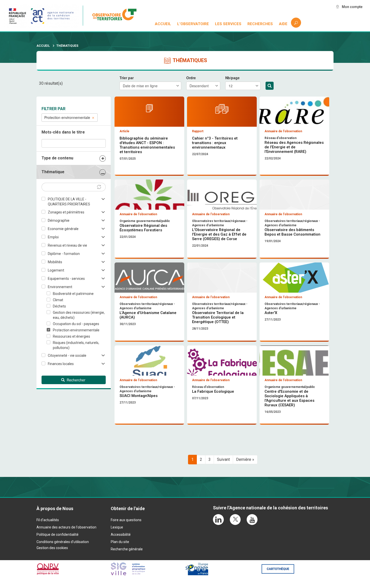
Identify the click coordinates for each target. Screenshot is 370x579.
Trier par (127, 77)
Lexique (117, 527)
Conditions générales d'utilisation (62, 542)
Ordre (191, 77)
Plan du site (120, 542)
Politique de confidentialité (57, 534)
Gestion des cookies (52, 548)
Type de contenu (57, 158)
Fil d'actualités (47, 520)
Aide (283, 24)
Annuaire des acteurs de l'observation (66, 527)
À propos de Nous (54, 508)
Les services (228, 24)
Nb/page (232, 77)
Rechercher (270, 86)
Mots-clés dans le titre (63, 132)
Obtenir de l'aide (128, 508)
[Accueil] (117, 16)
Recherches (260, 24)
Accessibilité (121, 534)
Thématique (53, 171)
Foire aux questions (126, 520)
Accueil (163, 24)
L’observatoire (193, 24)
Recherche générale (127, 549)
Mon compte (352, 7)
